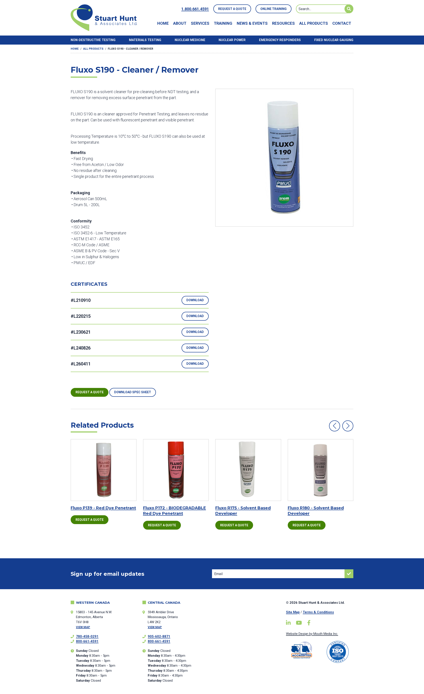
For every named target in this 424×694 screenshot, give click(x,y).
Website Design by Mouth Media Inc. (312, 634)
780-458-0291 (87, 636)
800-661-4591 (87, 641)
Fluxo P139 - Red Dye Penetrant (103, 508)
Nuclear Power (232, 40)
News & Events (252, 23)
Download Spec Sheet (132, 392)
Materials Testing (145, 40)
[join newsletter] (348, 573)
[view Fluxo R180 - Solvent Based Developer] (320, 470)
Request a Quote (232, 9)
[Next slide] (347, 425)
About (179, 23)
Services (200, 23)
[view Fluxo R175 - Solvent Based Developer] (248, 470)
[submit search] (348, 8)
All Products (313, 23)
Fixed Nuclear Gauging (333, 40)
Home (163, 23)
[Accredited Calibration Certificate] (302, 650)
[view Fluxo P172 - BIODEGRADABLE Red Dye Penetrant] (176, 470)
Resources (283, 23)
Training (223, 23)
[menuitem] (163, 23)
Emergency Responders (280, 40)
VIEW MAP (83, 627)
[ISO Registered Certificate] (338, 652)
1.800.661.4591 (195, 9)
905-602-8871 (159, 636)
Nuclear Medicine (190, 40)
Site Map (293, 612)
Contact (341, 23)
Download (195, 300)
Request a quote (90, 392)
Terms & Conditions (318, 612)
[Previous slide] (334, 425)
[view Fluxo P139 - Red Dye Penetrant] (103, 470)
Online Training (273, 9)
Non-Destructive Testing (93, 40)
